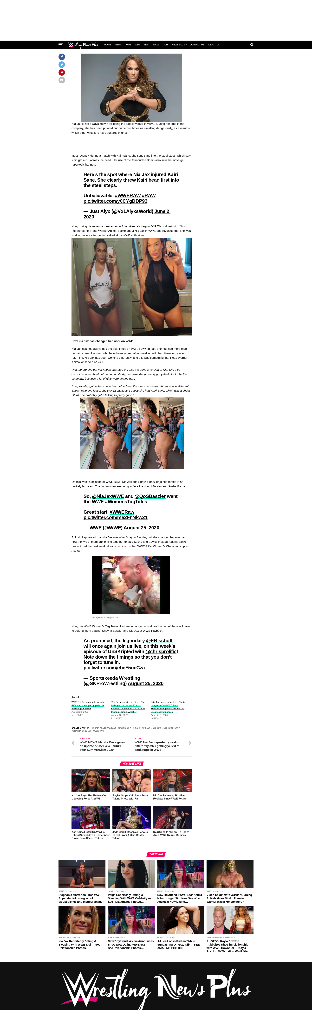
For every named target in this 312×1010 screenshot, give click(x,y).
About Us (214, 44)
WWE (128, 44)
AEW (137, 44)
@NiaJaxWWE (108, 496)
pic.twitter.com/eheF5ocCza (114, 667)
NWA (146, 44)
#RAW (149, 195)
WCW (156, 44)
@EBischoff (159, 640)
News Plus (178, 44)
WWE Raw (99, 731)
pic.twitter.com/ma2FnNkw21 (116, 517)
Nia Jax (157, 728)
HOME (107, 44)
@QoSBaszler (150, 496)
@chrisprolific (161, 651)
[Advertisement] (156, 20)
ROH (165, 44)
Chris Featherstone (104, 728)
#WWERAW (128, 195)
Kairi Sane (125, 728)
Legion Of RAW (142, 728)
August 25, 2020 (141, 527)
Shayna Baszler (82, 731)
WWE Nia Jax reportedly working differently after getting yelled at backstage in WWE (88, 705)
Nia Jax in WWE (172, 728)
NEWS (118, 44)
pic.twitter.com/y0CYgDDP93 (115, 201)
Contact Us (197, 44)
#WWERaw (122, 512)
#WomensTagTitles (126, 501)
